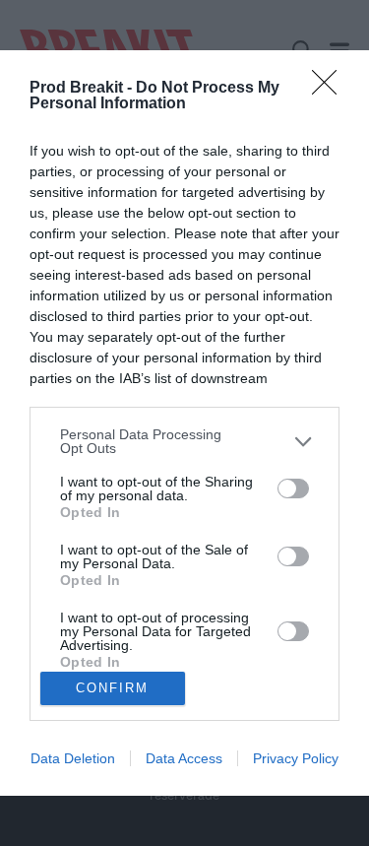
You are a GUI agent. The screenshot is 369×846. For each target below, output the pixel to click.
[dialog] (184, 423)
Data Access (184, 758)
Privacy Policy (295, 758)
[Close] (330, 88)
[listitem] (184, 441)
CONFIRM (112, 688)
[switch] (293, 488)
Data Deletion (73, 758)
